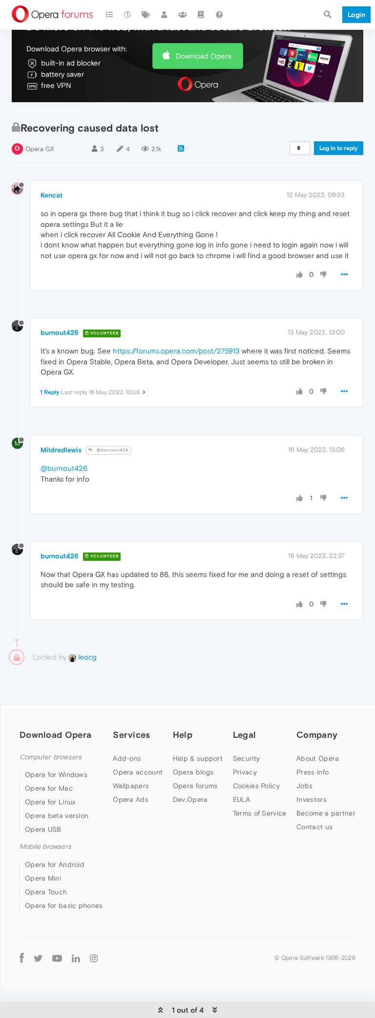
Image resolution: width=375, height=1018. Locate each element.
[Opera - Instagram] (94, 958)
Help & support (198, 758)
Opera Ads (130, 799)
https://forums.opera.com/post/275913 (176, 351)
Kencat (51, 195)
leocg (86, 657)
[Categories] (109, 14)
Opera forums (195, 786)
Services (131, 735)
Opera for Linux (50, 802)
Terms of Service (260, 813)
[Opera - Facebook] (22, 958)
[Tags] (146, 14)
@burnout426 (111, 450)
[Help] (219, 14)
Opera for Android (54, 864)
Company (316, 735)
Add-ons (127, 758)
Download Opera (203, 56)
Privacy (245, 772)
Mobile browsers (45, 846)
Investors (311, 799)
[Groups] (182, 14)
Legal (244, 735)
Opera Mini (43, 878)
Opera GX (39, 149)
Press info (312, 772)
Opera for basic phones (64, 905)
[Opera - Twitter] (38, 958)
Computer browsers (51, 757)
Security (246, 758)
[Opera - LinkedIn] (76, 958)
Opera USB (43, 829)
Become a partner (325, 813)
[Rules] (201, 14)
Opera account (138, 772)
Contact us (314, 827)
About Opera (317, 758)
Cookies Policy (256, 786)
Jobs (304, 786)
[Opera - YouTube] (57, 958)
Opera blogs (193, 772)
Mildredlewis (61, 450)
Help (182, 735)
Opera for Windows (56, 774)
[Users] (164, 14)
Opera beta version (56, 815)
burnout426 (60, 332)
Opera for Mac (49, 788)
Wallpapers (131, 786)
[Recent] (128, 14)
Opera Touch (46, 892)
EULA (241, 799)
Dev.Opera (190, 799)
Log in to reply (338, 148)
